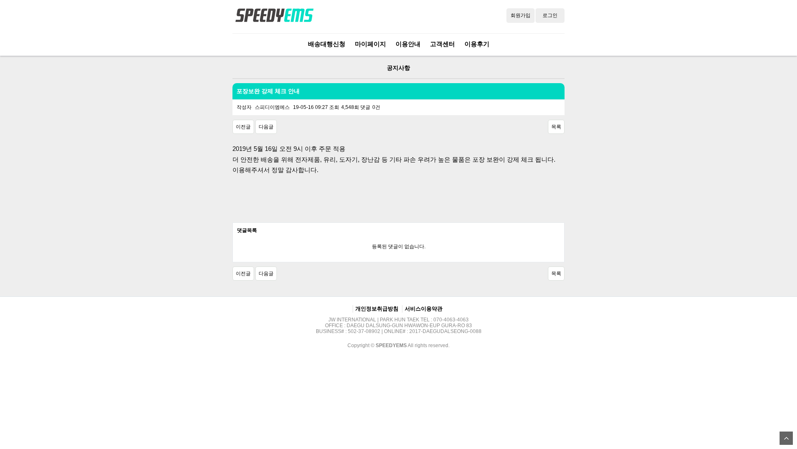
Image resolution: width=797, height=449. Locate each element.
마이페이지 (370, 43)
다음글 (266, 127)
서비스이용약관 (424, 309)
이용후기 (477, 43)
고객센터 (442, 43)
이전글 (243, 127)
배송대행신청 (326, 43)
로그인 (550, 15)
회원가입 (521, 15)
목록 (556, 127)
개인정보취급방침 (376, 309)
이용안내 (408, 43)
